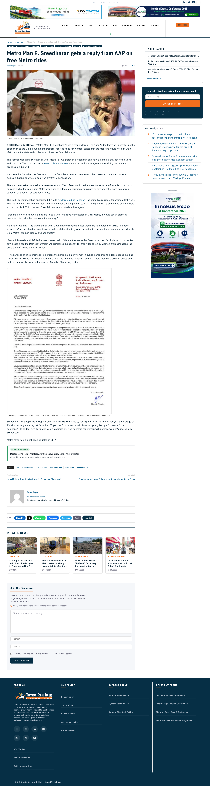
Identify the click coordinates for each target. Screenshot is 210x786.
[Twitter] (189, 2)
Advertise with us (22, 758)
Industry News (47, 46)
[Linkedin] (34, 729)
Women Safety (82, 467)
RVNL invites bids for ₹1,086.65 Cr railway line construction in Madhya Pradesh (175, 176)
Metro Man (69, 467)
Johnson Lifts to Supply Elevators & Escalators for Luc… (173, 56)
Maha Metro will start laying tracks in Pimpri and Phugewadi (34, 479)
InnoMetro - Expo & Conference (170, 695)
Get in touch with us (23, 766)
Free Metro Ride (56, 467)
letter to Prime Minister (56, 163)
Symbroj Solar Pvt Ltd (119, 704)
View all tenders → (153, 78)
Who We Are (19, 749)
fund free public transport (71, 200)
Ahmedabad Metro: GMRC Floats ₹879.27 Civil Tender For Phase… (173, 70)
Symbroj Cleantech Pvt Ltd (121, 712)
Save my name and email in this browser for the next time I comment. (44, 654)
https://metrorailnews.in (36, 496)
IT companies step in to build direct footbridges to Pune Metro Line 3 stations (174, 136)
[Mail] (43, 729)
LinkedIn (20, 518)
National (77, 46)
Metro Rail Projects (63, 46)
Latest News (19, 42)
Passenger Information (91, 46)
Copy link (88, 518)
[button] (111, 34)
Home (9, 42)
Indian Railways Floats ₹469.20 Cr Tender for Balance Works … (173, 62)
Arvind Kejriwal (27, 467)
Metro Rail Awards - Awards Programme (174, 720)
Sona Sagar (11, 66)
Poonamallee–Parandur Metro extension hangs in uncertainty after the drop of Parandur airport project (173, 147)
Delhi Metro (25, 46)
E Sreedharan (42, 467)
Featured (35, 46)
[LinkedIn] (184, 2)
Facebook (53, 518)
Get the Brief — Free (173, 103)
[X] (17, 738)
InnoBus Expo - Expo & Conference (172, 704)
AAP (17, 467)
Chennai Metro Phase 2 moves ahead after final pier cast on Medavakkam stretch (175, 158)
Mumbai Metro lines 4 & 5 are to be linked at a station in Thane (107, 479)
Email (77, 518)
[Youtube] (193, 2)
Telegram (66, 518)
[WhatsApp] (26, 738)
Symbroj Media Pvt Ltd (119, 695)
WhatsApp (39, 518)
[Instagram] (26, 729)
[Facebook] (198, 2)
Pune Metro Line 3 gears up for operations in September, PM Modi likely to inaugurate (176, 167)
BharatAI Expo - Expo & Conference (172, 712)
